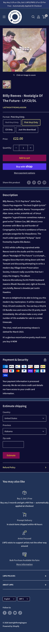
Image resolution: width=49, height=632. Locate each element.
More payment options (24, 172)
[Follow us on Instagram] (10, 613)
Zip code (7, 438)
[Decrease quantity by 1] (16, 148)
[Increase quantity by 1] (30, 148)
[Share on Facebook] (29, 182)
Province (7, 425)
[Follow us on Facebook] (5, 613)
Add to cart (24, 157)
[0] (44, 16)
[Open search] (33, 16)
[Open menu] (4, 17)
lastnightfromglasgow (14, 107)
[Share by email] (44, 182)
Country (6, 412)
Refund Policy (9, 467)
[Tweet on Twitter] (39, 182)
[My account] (38, 16)
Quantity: (7, 147)
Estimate (11, 455)
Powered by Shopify (11, 626)
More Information (24, 564)
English (7, 599)
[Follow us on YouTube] (15, 613)
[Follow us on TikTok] (20, 613)
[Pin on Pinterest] (34, 182)
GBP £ (21, 599)
